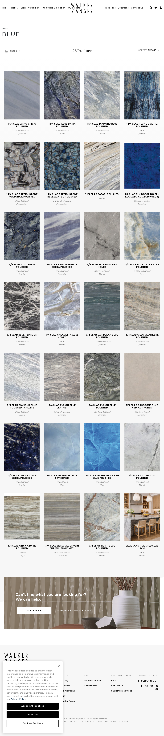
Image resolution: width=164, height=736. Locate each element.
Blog (23, 8)
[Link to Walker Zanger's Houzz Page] (156, 685)
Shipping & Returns (121, 691)
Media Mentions (66, 691)
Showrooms (90, 686)
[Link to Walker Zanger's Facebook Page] (141, 685)
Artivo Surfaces (66, 701)
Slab (13, 8)
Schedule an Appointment (74, 610)
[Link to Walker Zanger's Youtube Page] (156, 688)
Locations (123, 8)
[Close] (58, 666)
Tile (4, 8)
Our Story (63, 681)
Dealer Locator (92, 681)
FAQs (114, 681)
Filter (13, 51)
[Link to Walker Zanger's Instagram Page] (146, 685)
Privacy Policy (102, 721)
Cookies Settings (32, 723)
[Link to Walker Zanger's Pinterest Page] (151, 685)
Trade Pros (110, 8)
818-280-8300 (147, 680)
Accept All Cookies (32, 706)
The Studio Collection (53, 8)
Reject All (33, 715)
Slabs (5, 28)
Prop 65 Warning (86, 721)
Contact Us (137, 8)
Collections (64, 686)
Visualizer (33, 8)
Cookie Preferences (119, 721)
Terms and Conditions (68, 721)
